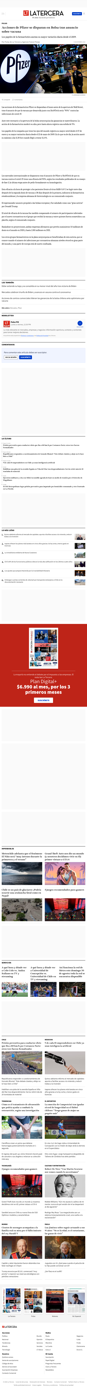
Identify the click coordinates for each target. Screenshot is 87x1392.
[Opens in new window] (55, 1313)
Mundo (5, 1224)
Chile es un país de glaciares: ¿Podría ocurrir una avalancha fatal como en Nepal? (21, 893)
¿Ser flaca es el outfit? (53, 1271)
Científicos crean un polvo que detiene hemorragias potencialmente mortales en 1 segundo (19, 1145)
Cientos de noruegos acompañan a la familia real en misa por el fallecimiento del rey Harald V (21, 1231)
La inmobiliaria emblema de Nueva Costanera (21, 553)
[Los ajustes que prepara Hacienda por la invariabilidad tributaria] (80, 573)
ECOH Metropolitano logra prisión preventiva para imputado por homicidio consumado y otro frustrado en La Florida (44, 488)
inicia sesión (11, 357)
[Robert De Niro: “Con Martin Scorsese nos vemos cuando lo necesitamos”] (65, 1185)
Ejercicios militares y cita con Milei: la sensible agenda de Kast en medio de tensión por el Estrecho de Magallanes (42, 479)
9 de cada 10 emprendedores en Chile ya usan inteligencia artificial (29, 463)
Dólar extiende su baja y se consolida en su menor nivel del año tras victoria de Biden (39, 286)
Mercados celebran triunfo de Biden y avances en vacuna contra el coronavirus (36, 292)
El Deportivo (50, 1101)
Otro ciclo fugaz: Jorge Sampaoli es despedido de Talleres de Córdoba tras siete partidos (64, 1155)
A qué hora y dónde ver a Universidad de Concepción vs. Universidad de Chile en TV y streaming (43, 973)
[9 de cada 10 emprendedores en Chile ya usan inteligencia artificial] (65, 1062)
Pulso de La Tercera (12, 42)
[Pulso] (33, 1313)
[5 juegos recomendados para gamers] (65, 909)
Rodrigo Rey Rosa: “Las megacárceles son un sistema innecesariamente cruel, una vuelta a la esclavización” (64, 1215)
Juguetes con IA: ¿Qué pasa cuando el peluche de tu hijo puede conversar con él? (64, 1264)
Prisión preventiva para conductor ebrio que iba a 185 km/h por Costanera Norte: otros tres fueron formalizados (41, 447)
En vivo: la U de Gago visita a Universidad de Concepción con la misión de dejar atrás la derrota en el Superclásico (65, 1145)
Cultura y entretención (55, 1166)
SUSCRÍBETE (43, 700)
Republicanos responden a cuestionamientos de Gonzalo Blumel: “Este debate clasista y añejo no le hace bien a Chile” (43, 455)
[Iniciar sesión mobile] (84, 13)
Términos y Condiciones (27, 335)
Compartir (7, 100)
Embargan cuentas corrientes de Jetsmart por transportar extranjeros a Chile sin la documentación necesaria (33, 581)
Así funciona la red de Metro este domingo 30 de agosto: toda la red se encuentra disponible (72, 972)
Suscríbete (26, 357)
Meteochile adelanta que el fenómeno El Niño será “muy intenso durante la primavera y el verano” (22, 857)
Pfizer (20, 308)
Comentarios (18, 100)
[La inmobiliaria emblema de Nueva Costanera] (80, 555)
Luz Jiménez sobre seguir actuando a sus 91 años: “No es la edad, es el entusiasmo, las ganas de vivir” (65, 1231)
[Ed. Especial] (76, 1313)
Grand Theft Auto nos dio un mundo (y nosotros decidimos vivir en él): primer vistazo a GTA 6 (64, 857)
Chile (4, 1040)
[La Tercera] (11, 1313)
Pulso (4, 23)
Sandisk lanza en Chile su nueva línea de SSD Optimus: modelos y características (20, 1213)
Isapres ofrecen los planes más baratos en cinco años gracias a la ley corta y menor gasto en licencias (37, 545)
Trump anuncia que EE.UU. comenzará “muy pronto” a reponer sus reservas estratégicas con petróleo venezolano (20, 1274)
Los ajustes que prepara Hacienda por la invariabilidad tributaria (27, 571)
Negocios (49, 1040)
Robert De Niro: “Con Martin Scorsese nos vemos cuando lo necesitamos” (64, 1170)
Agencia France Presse (31, 42)
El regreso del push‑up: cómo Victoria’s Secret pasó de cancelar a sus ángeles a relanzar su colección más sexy (22, 1156)
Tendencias (6, 1101)
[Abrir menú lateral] (4, 13)
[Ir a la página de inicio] (43, 13)
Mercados (13, 308)
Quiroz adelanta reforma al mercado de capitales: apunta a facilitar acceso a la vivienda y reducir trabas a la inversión (38, 535)
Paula (47, 1224)
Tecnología (6, 1166)
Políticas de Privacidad (42, 335)
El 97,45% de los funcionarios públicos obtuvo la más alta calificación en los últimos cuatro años (38, 562)
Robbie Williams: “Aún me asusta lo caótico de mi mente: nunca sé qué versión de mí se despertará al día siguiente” (64, 1204)
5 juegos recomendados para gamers (64, 890)
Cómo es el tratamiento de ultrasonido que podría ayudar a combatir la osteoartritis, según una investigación (21, 1108)
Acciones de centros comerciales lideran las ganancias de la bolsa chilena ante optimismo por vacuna (43, 299)
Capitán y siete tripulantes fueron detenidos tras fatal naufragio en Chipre (21, 1264)
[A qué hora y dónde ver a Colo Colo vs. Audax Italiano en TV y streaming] (15, 989)
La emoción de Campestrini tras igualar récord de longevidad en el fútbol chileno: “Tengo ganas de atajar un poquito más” (64, 1109)
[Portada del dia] (43, 668)
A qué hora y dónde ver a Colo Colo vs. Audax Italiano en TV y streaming (14, 972)
